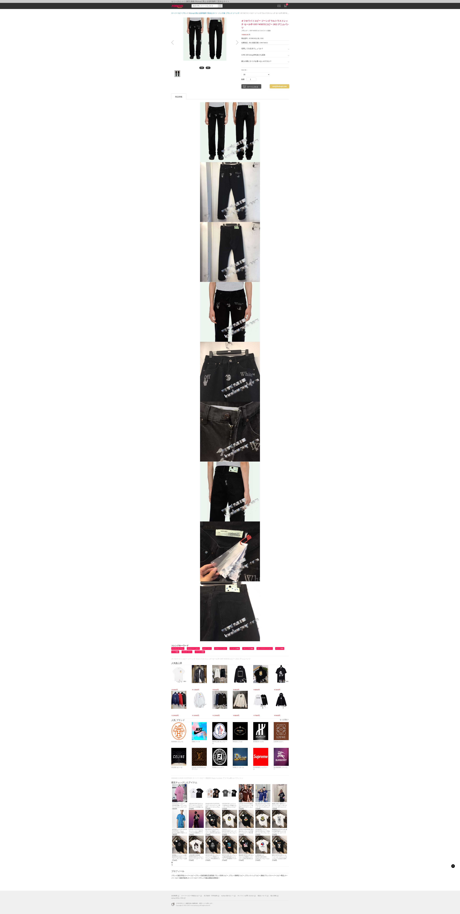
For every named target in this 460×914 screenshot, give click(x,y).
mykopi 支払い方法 (177, 898)
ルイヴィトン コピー (193, 648)
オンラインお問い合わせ (246, 896)
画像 (202, 67)
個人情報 (273, 896)
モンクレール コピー (177, 648)
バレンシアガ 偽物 (248, 648)
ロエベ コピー (207, 648)
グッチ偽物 (175, 651)
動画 (208, 67)
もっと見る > (284, 720)
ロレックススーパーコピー (264, 648)
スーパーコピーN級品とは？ (190, 896)
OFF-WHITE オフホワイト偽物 (260, 31)
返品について (262, 896)
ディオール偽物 (234, 648)
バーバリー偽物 (200, 651)
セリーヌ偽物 (279, 648)
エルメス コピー (187, 651)
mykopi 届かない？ (227, 896)
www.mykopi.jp (195, 905)
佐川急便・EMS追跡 (210, 896)
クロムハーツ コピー (220, 648)
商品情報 (178, 97)
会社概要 (174, 896)
